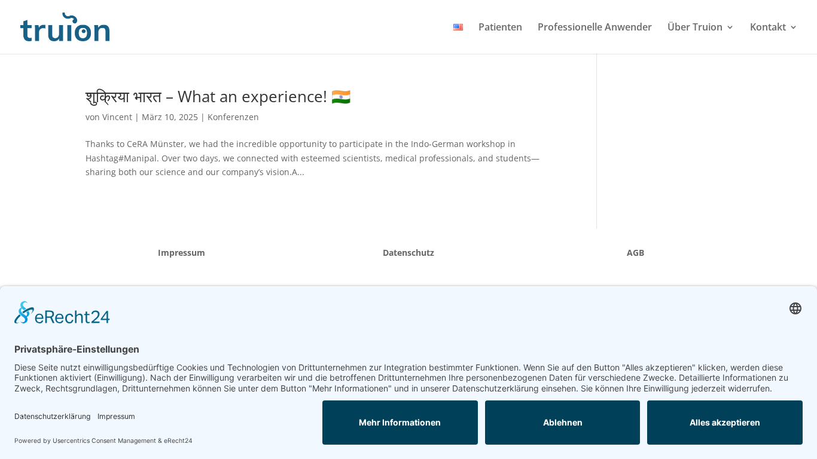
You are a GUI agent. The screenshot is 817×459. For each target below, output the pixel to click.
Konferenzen (233, 117)
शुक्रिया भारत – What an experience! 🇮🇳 (218, 96)
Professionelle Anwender (595, 28)
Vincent (117, 117)
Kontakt (768, 28)
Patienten (500, 28)
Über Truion (695, 28)
